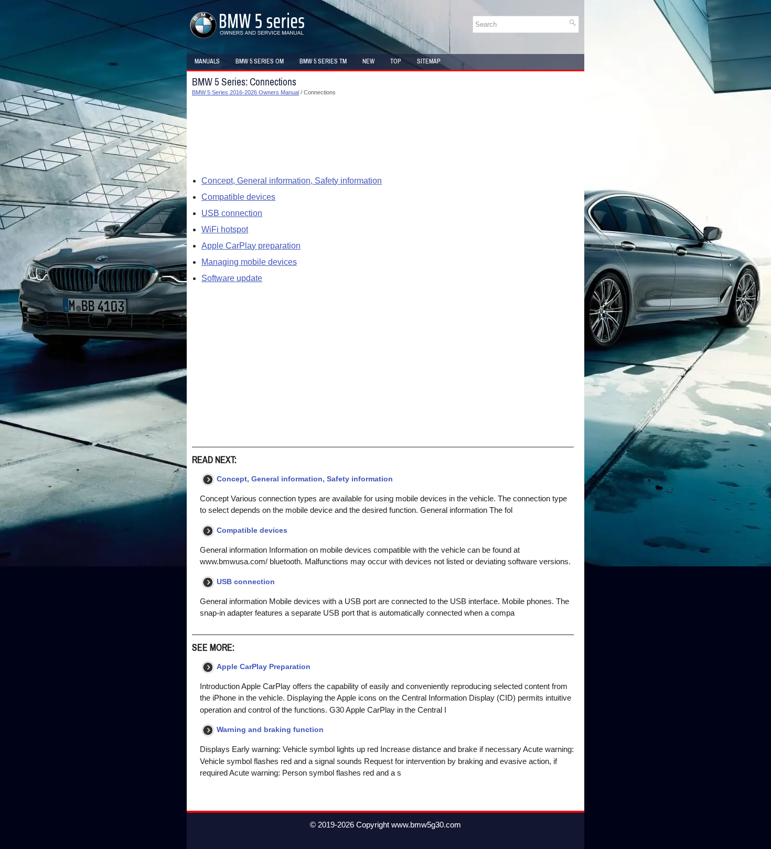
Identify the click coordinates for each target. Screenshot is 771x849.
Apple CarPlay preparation (251, 245)
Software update (231, 278)
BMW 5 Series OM (259, 61)
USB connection (231, 213)
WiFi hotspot (224, 229)
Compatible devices (238, 196)
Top (395, 61)
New (368, 61)
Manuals (207, 61)
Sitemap (429, 61)
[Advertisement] (383, 135)
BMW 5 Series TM (323, 61)
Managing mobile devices (249, 261)
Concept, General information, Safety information (291, 180)
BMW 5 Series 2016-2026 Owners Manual (245, 92)
